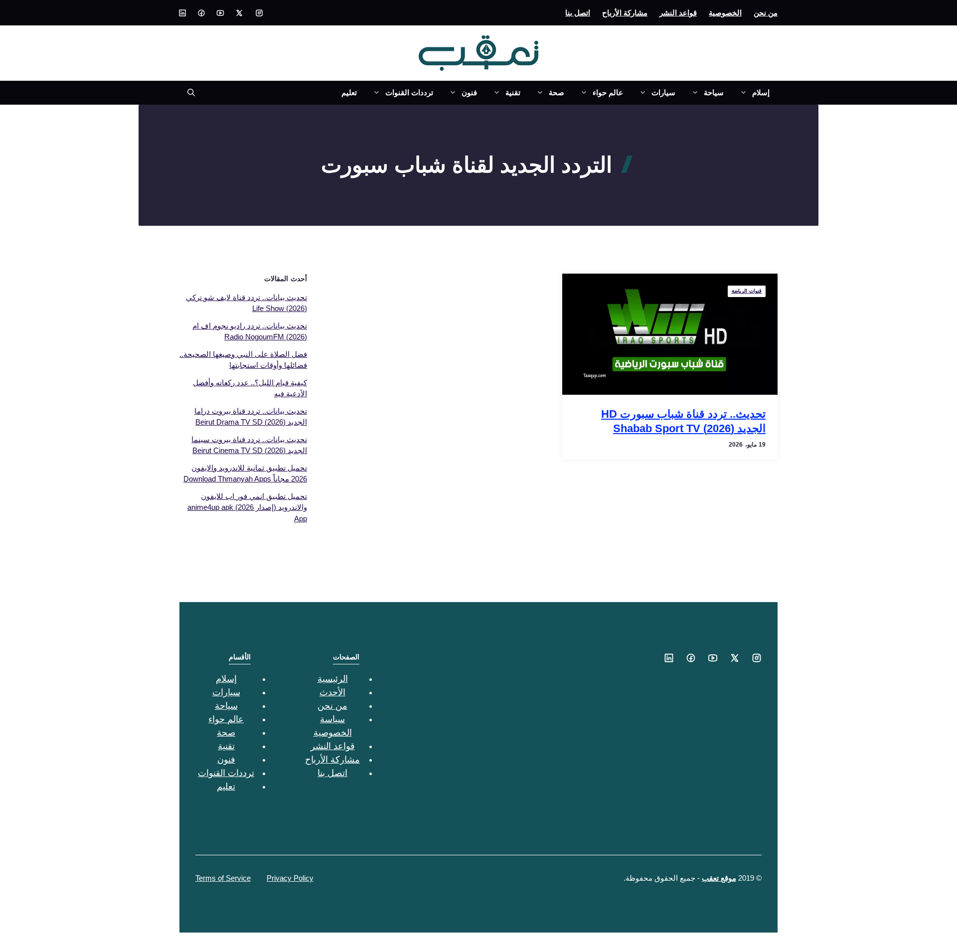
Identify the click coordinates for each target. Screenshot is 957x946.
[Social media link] (259, 13)
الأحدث (332, 692)
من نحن (766, 12)
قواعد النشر (678, 12)
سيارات (663, 92)
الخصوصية (725, 12)
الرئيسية (333, 679)
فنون (469, 92)
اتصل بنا (577, 12)
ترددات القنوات (409, 92)
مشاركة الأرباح (624, 12)
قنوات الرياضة (747, 291)
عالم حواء (608, 92)
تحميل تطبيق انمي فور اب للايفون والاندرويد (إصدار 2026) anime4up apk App (247, 507)
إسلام (761, 92)
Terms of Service (223, 878)
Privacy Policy (290, 878)
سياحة (714, 92)
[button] (187, 93)
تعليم (349, 92)
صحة (556, 92)
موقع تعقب (719, 878)
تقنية (512, 92)
